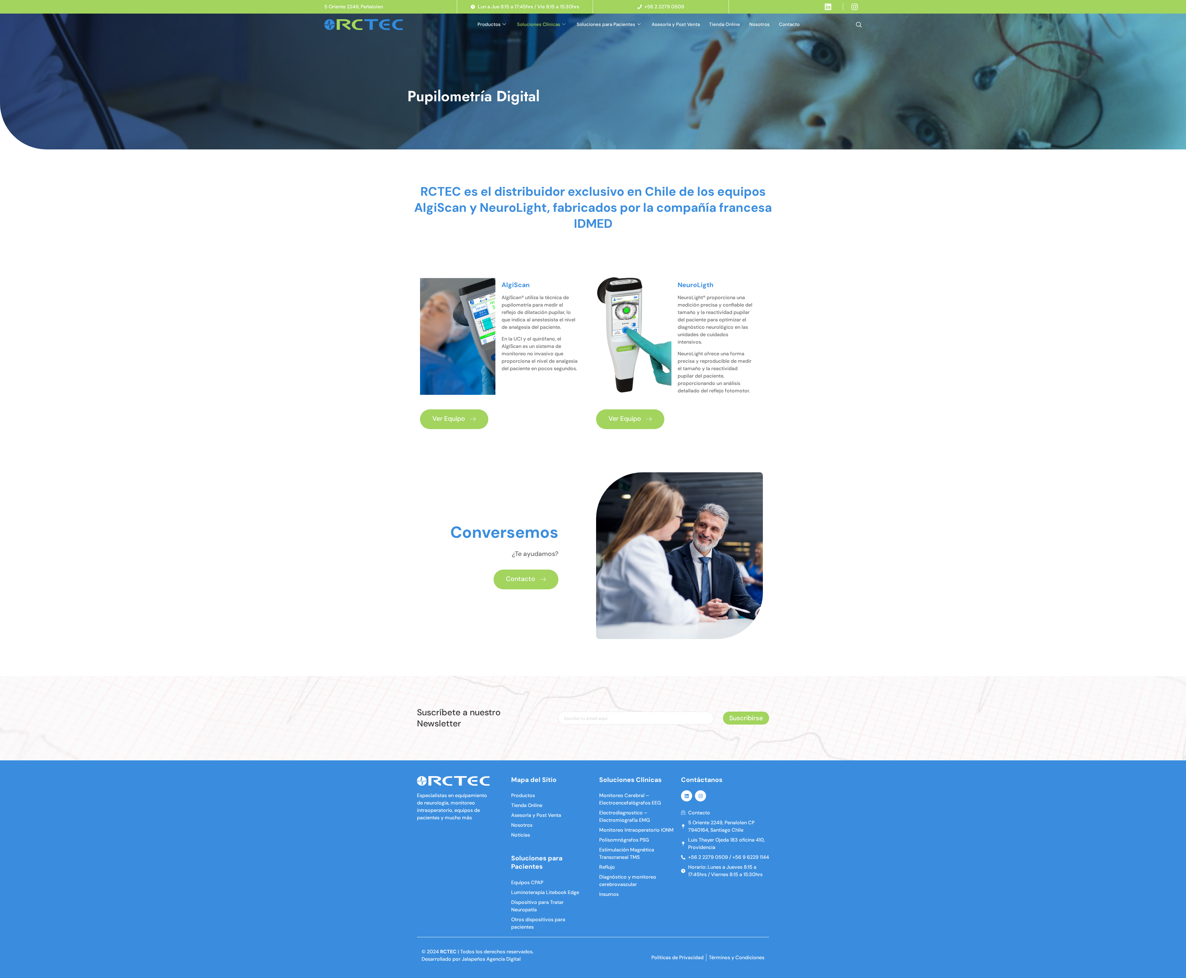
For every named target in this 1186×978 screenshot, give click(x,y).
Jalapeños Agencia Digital (491, 959)
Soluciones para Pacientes (606, 24)
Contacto (789, 24)
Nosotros (759, 24)
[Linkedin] (686, 795)
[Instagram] (700, 795)
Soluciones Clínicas (538, 24)
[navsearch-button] (858, 25)
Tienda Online (724, 24)
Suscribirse (746, 718)
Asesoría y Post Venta (676, 24)
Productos (489, 24)
